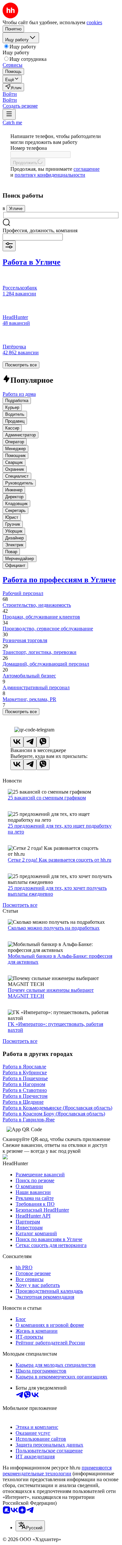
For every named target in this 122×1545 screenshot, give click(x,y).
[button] (10, 94)
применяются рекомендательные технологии (57, 1470)
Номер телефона (28, 148)
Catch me (12, 122)
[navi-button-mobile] (9, 114)
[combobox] (33, 237)
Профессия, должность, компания (40, 230)
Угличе (15, 208)
